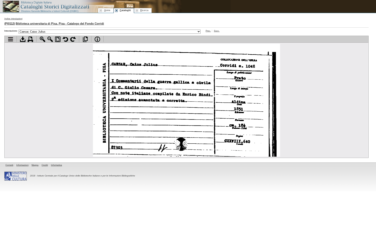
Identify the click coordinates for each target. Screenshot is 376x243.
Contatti (9, 165)
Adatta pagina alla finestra (57, 39)
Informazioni (22, 165)
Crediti (45, 165)
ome (107, 10)
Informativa (56, 165)
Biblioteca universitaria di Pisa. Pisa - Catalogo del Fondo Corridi (60, 23)
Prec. (208, 31)
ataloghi (125, 10)
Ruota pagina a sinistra (65, 39)
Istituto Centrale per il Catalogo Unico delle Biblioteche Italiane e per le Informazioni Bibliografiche (86, 175)
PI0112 (9, 23)
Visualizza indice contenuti (10, 39)
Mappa (35, 165)
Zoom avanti (42, 39)
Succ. (217, 31)
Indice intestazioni (13, 18)
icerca (144, 10)
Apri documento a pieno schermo (85, 39)
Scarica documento (22, 39)
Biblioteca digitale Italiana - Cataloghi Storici (45, 6)
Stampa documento (30, 39)
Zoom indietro (50, 39)
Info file (97, 39)
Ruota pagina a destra (73, 39)
